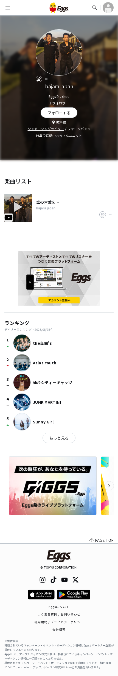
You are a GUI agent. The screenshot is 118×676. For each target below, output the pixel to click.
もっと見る (59, 438)
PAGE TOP (104, 540)
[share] (39, 79)
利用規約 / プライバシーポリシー (59, 622)
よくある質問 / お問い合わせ (59, 614)
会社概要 (59, 629)
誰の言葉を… (47, 202)
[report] (46, 79)
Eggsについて (59, 606)
